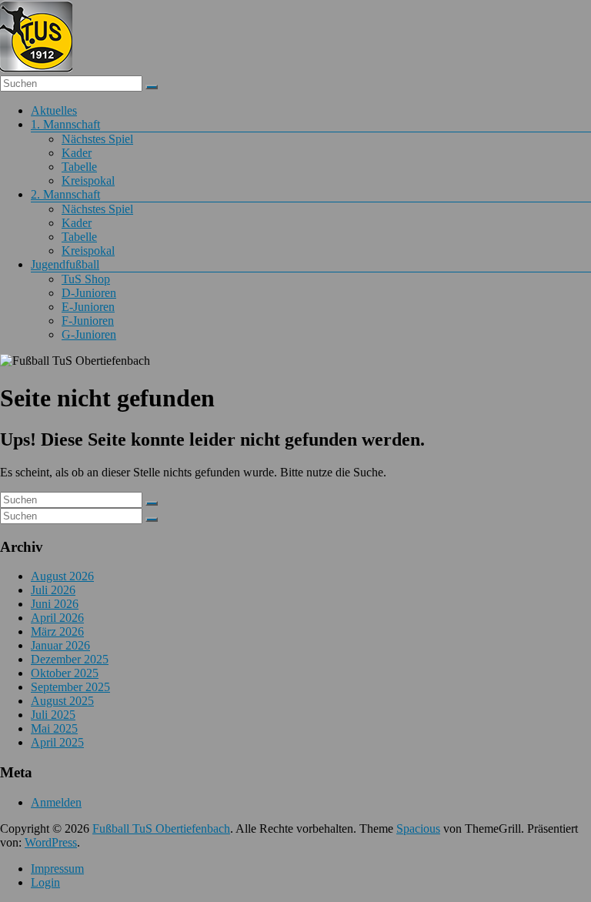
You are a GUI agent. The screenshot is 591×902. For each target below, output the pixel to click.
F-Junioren (88, 320)
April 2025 (57, 742)
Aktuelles (54, 110)
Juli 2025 (53, 714)
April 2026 (57, 617)
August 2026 (62, 576)
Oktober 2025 (64, 673)
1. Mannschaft (65, 124)
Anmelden (56, 802)
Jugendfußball (65, 264)
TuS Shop (86, 279)
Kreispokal (88, 180)
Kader (77, 152)
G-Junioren (89, 334)
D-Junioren (89, 292)
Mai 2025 (54, 728)
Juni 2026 (54, 603)
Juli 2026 (53, 589)
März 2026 (57, 631)
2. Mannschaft (65, 194)
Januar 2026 (60, 645)
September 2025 (70, 686)
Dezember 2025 (70, 659)
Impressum (57, 868)
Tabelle (79, 166)
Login (45, 882)
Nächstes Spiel (97, 138)
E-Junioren (88, 306)
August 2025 (62, 700)
